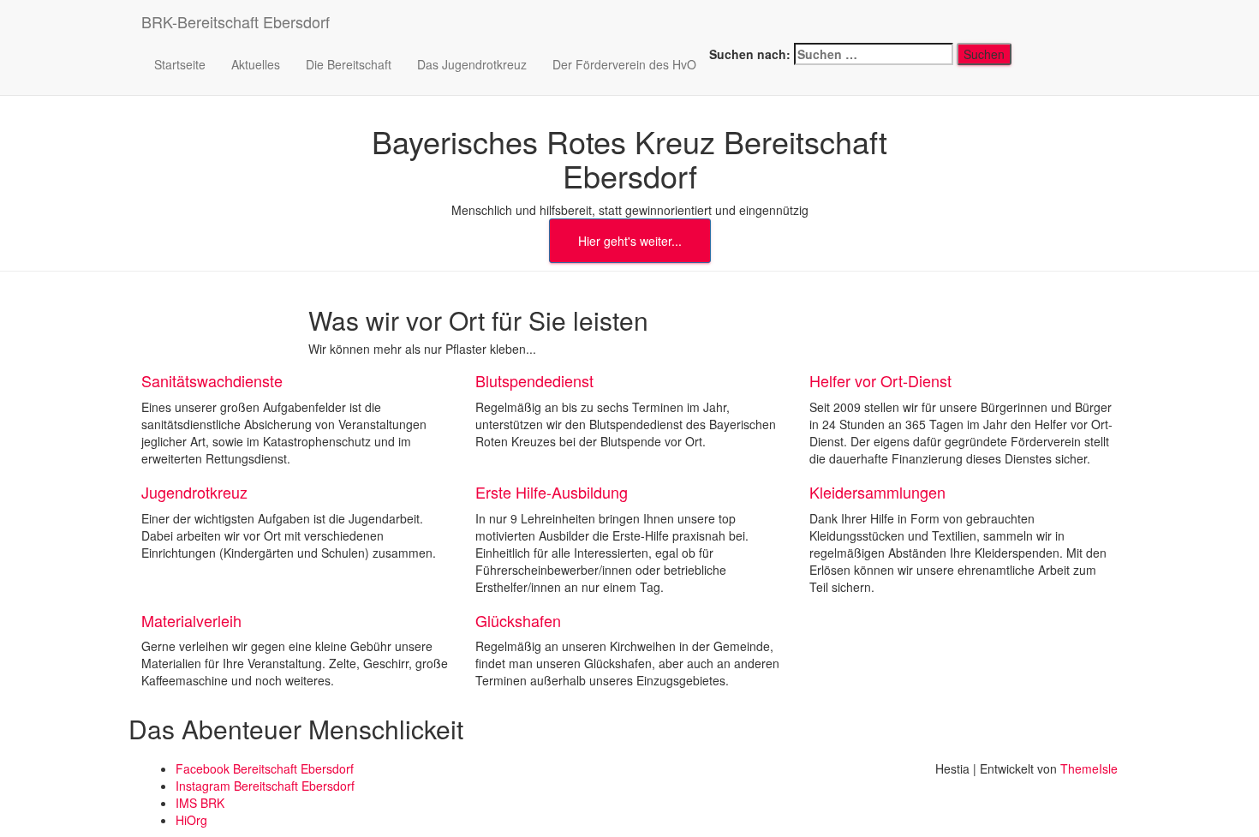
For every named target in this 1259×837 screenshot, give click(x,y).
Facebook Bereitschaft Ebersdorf (265, 768)
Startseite (180, 64)
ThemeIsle (1089, 768)
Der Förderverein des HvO (624, 64)
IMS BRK (200, 802)
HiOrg (191, 819)
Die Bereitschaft (348, 64)
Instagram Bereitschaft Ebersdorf (265, 785)
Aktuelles (255, 64)
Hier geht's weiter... (630, 240)
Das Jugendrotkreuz (472, 64)
